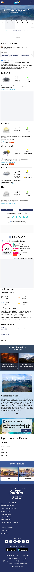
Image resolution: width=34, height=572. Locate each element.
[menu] (2, 2)
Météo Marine (5, 531)
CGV (20, 555)
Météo (1, 6)
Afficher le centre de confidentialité (18, 563)
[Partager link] (13, 217)
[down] (17, 413)
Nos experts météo (7, 506)
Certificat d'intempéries (8, 509)
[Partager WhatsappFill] (27, 217)
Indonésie (6, 6)
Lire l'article (26, 430)
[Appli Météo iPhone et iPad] (11, 550)
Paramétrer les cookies (25, 561)
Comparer (26, 31)
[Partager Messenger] (24, 217)
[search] (31, 2)
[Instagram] (19, 541)
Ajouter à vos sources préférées (18, 221)
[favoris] (28, 10)
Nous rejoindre (6, 517)
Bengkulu (10, 6)
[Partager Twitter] (20, 217)
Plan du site (26, 555)
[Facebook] (6, 541)
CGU (16, 555)
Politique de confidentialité (11, 561)
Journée (7, 31)
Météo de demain (7, 210)
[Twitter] (10, 541)
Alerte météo (5, 511)
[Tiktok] (27, 541)
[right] (32, 23)
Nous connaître (6, 514)
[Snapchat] (15, 541)
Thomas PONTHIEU (18, 46)
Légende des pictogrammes (10, 523)
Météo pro (4, 533)
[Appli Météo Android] (23, 550)
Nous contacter (6, 520)
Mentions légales (9, 555)
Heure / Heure (16, 31)
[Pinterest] (23, 541)
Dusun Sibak (16, 6)
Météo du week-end (26, 210)
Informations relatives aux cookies (17, 558)
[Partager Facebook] (17, 217)
